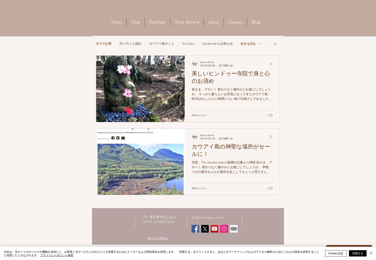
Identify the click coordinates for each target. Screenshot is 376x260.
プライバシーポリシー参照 (56, 255)
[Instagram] (224, 229)
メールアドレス (163, 221)
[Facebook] (195, 229)
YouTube (188, 43)
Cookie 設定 (335, 253)
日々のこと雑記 (130, 43)
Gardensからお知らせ (217, 43)
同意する (357, 253)
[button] (275, 44)
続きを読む (248, 43)
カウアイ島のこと (161, 43)
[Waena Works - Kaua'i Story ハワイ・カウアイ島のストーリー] (214, 229)
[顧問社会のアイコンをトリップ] (234, 229)
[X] (205, 229)
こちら (171, 217)
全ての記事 (104, 43)
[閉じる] (371, 253)
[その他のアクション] (272, 63)
